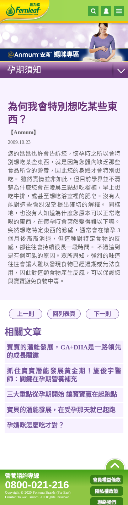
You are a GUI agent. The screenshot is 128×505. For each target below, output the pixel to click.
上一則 (25, 314)
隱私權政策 (106, 491)
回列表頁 (64, 314)
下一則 (102, 314)
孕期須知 (24, 69)
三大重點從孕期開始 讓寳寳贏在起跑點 (62, 394)
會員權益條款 (107, 479)
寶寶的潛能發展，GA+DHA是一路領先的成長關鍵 (64, 351)
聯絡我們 (106, 502)
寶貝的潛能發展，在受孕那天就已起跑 (61, 410)
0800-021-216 (37, 484)
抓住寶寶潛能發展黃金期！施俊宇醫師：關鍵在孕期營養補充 (64, 375)
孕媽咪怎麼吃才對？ (35, 425)
